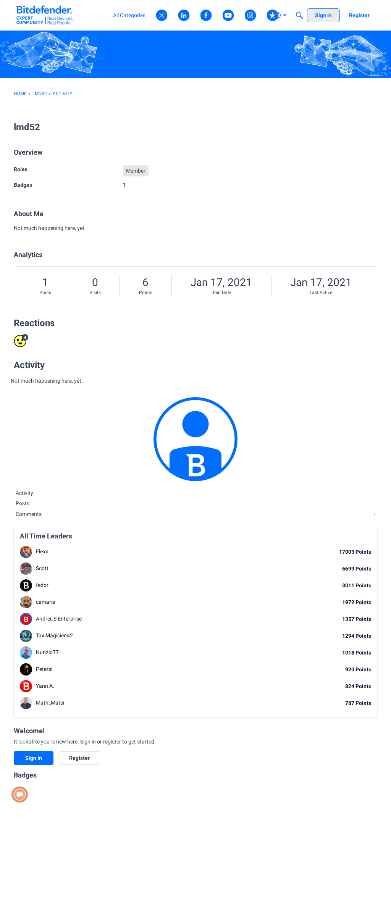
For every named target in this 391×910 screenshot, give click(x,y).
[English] (44, 15)
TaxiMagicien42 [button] (54, 635)
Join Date (221, 292)
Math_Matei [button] (50, 703)
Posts (45, 292)
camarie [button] (45, 602)
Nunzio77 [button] (47, 652)
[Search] (299, 15)
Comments (195, 514)
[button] (26, 552)
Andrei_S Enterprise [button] (59, 619)
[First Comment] (19, 794)
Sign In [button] (33, 758)
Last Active (321, 292)
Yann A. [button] (45, 686)
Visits (95, 292)
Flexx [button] (42, 551)
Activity (24, 493)
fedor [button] (42, 585)
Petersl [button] (44, 669)
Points (145, 292)
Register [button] (79, 758)
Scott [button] (42, 568)
